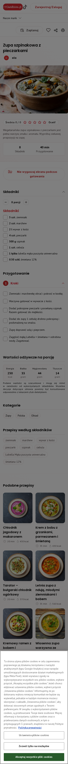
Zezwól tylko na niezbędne (34, 746)
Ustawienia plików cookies (34, 735)
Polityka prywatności (30, 727)
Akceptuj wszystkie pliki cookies (33, 757)
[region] (34, 707)
